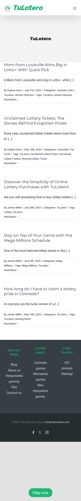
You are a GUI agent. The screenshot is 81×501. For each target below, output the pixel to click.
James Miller (14, 207)
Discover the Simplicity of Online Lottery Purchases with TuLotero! (36, 184)
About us (14, 370)
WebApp (67, 374)
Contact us (13, 393)
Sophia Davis (14, 90)
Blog (14, 364)
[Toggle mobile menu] (75, 8)
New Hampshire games (40, 390)
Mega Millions (29, 265)
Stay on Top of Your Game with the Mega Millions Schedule (38, 238)
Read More (10, 99)
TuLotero (9, 95)
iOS (66, 363)
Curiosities (63, 149)
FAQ (14, 387)
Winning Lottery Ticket (34, 158)
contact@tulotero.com (57, 422)
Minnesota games (40, 376)
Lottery (7, 212)
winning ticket (22, 318)
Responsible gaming (14, 378)
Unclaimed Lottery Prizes (44, 154)
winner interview (63, 95)
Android (67, 368)
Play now (40, 492)
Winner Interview (24, 95)
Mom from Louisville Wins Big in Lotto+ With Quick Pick (35, 67)
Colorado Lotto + (66, 90)
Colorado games (40, 365)
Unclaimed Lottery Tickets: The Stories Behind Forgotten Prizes (35, 121)
